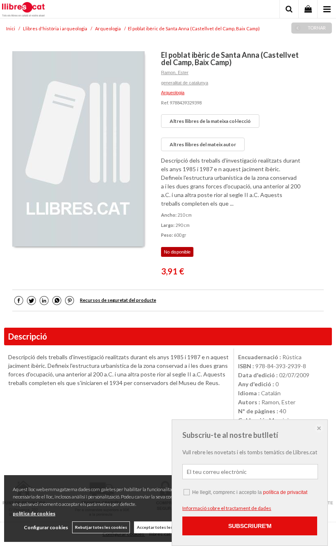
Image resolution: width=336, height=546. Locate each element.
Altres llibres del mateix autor (203, 144)
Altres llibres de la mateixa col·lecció (210, 121)
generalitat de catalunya (184, 82)
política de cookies (34, 513)
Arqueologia (172, 92)
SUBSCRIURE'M (250, 526)
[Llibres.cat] (23, 10)
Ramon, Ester (174, 72)
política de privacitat (285, 492)
